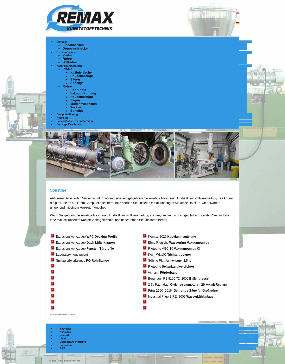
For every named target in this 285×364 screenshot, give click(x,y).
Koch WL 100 (157, 254)
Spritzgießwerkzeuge (71, 260)
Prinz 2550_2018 (160, 290)
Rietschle (155, 266)
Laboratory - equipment (72, 254)
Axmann (154, 272)
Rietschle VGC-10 (161, 248)
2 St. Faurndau (158, 284)
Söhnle (153, 260)
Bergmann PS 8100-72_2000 (168, 278)
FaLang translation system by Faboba (62, 314)
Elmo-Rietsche (158, 242)
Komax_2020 (157, 236)
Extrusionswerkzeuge (71, 236)
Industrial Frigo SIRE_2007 (167, 296)
